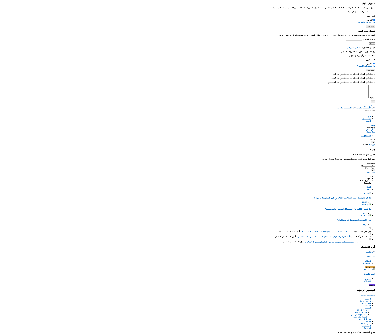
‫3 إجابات (364, 202)
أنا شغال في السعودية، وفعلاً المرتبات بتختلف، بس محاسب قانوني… (323, 236)
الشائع (368, 187)
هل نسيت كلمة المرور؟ (366, 22)
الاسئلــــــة (368, 308)
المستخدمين (366, 326)
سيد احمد (371, 256)
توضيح (372, 97)
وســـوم (368, 321)
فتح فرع (373, 295)
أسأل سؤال (370, 129)
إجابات (368, 189)
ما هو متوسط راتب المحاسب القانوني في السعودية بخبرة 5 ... (341, 197)
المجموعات (366, 303)
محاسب (369, 295)
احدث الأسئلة (362, 310)
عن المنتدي (366, 119)
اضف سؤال (370, 172)
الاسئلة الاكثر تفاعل (360, 317)
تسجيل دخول (369, 105)
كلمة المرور (370, 16)
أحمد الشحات (369, 274)
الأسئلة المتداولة (361, 312)
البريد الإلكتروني (368, 39)
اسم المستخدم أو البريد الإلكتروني (361, 12)
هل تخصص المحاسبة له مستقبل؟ (354, 220)
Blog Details (366, 136)
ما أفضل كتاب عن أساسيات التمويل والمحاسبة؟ (348, 209)
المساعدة (367, 328)
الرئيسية (368, 116)
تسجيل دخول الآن (354, 47)
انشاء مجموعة (365, 301)
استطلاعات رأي (365, 319)
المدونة (368, 121)
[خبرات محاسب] (356, 108)
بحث (373, 125)
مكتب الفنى (363, 295)
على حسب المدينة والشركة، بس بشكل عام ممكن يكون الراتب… (329, 242)
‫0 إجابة (364, 213)
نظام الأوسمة (366, 323)
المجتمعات (366, 305)
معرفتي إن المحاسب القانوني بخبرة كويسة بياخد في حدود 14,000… (327, 231)
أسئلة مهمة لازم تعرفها (358, 314)
